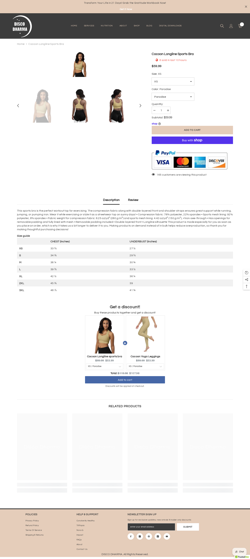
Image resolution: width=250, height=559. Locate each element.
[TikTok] (158, 536)
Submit (188, 527)
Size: (156, 74)
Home (20, 44)
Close (246, 6)
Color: (161, 89)
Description (111, 200)
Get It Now (126, 9)
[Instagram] (140, 536)
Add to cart (192, 130)
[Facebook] (131, 536)
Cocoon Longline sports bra (104, 356)
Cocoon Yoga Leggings (145, 356)
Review (133, 200)
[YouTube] (167, 536)
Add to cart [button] (125, 376)
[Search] (222, 26)
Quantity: (157, 104)
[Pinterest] (149, 536)
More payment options (192, 146)
